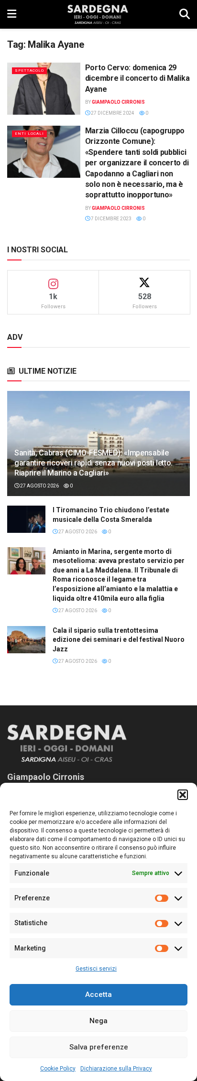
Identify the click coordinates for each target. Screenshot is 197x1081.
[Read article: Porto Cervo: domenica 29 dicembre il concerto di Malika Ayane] (43, 89)
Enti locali (29, 133)
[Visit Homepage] (97, 14)
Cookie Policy (58, 1068)
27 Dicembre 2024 (112, 113)
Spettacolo (29, 70)
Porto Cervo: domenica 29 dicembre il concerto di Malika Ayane (137, 78)
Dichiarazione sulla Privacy (116, 1068)
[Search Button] (184, 14)
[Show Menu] (11, 14)
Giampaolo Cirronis (118, 102)
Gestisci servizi (96, 968)
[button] (182, 795)
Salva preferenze (98, 1047)
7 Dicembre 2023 (110, 218)
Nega (98, 1020)
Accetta (98, 994)
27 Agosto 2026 (39, 485)
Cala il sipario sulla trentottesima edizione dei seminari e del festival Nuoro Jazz (119, 640)
